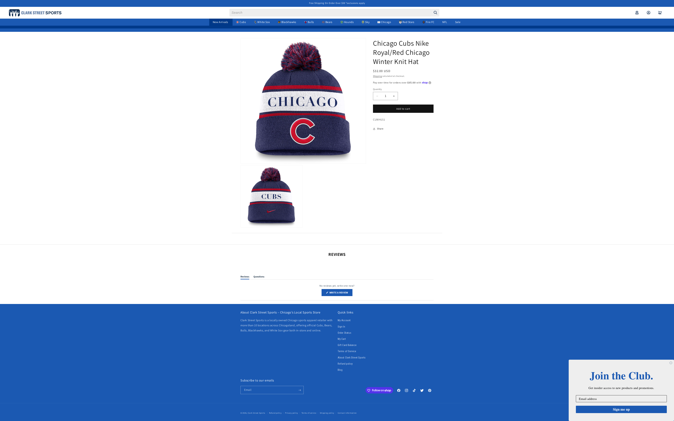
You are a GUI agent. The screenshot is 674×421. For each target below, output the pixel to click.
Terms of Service (347, 351)
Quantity (377, 89)
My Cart (342, 339)
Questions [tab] (258, 277)
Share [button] (380, 128)
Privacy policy (291, 413)
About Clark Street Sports (352, 357)
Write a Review (340, 293)
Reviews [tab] (244, 277)
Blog (340, 369)
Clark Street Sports (256, 413)
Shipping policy (327, 413)
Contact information (347, 413)
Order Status (344, 332)
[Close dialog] (671, 363)
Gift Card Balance (347, 345)
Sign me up (621, 409)
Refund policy (345, 363)
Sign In (341, 326)
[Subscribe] (299, 390)
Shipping (377, 76)
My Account (344, 320)
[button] (660, 12)
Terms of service (309, 413)
